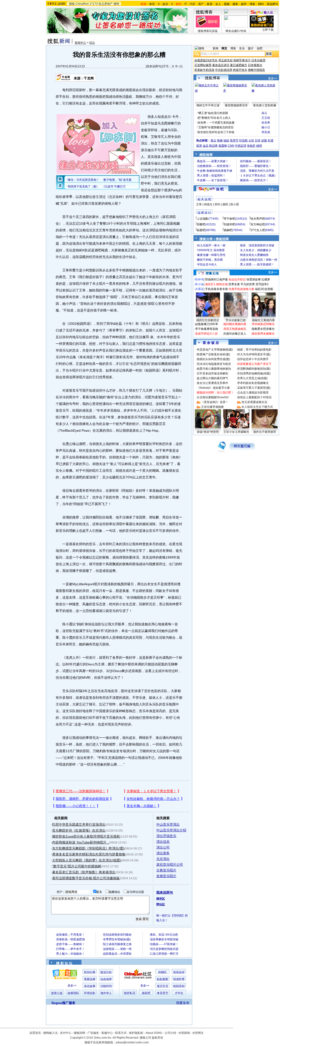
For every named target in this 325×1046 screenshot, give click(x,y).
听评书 (199, 279)
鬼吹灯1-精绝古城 (216, 284)
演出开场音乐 (166, 836)
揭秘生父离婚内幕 (263, 320)
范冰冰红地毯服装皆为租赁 (214, 364)
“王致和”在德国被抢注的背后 (215, 127)
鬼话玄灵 (162, 986)
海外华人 (106, 993)
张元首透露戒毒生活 (254, 402)
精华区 (160, 898)
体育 (152, 4)
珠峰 (220, 140)
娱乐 (165, 4)
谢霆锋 (222, 145)
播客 (235, 4)
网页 (224, 48)
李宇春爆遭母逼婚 (206, 329)
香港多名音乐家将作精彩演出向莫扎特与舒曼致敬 (88, 854)
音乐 (242, 48)
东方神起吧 (258, 224)
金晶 (205, 145)
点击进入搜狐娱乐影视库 (253, 392)
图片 (251, 48)
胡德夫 (208, 204)
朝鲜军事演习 (242, 60)
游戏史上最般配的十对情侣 (254, 397)
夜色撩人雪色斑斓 (264, 105)
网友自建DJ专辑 (236, 31)
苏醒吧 (201, 224)
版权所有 (157, 1037)
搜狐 (72, 3)
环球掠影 (89, 993)
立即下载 (268, 29)
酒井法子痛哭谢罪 (264, 432)
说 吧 (220, 189)
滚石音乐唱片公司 (169, 864)
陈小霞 (234, 204)
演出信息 (163, 842)
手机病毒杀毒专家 (216, 289)
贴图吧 (201, 230)
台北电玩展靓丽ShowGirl (213, 397)
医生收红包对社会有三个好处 (216, 132)
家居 (209, 4)
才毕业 (179, 993)
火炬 (251, 140)
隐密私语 (129, 993)
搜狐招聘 (79, 1033)
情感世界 (179, 979)
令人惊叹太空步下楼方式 (257, 407)
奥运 (213, 140)
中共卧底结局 (223, 70)
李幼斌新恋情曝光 (263, 324)
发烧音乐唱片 (166, 876)
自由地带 (106, 979)
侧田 (225, 204)
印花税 (243, 140)
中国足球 (240, 145)
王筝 (199, 204)
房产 (201, 4)
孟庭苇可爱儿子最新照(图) (254, 387)
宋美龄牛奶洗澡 (204, 70)
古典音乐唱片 (166, 870)
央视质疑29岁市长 (206, 60)
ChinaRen (82, 3)
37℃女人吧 (258, 230)
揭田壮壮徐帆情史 (207, 320)
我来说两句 (154, 66)
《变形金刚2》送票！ (214, 402)
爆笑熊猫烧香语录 (236, 105)
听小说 (199, 284)
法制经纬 (106, 986)
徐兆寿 (265, 122)
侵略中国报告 (256, 70)
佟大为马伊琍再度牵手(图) (254, 354)
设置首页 (35, 1033)
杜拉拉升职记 (237, 279)
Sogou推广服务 (63, 1003)
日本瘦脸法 (255, 65)
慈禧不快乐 (240, 70)
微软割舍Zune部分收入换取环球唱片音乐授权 (86, 836)
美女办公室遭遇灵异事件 (212, 383)
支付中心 (65, 1033)
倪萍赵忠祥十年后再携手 (253, 359)
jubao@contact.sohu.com (132, 1042)
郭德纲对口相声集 (216, 279)
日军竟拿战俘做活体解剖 (212, 373)
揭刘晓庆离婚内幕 (234, 324)
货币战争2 (262, 284)
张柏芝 (251, 145)
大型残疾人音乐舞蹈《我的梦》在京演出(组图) (86, 860)
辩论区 (160, 904)
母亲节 (234, 140)
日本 (258, 140)
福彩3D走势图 (264, 289)
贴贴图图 (162, 979)
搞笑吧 (146, 993)
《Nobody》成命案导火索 (213, 387)
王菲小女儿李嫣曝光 (236, 432)
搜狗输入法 (50, 1033)
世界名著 (234, 284)
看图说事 (89, 979)
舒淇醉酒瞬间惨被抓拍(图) (254, 368)
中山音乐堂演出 (168, 824)
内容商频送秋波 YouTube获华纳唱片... (80, 842)
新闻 (215, 48)
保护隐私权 (136, 1033)
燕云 (264, 113)
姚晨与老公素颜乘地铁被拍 (214, 368)
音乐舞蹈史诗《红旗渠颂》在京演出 (78, 830)
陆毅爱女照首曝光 (263, 329)
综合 (92, 42)
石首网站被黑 (203, 65)
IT (185, 4)
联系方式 (121, 1033)
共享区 (199, 289)
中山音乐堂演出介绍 (171, 830)
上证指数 (202, 218)
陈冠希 (213, 145)
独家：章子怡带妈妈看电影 (254, 349)
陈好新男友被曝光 (263, 333)
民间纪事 (89, 972)
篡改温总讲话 (220, 65)
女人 (218, 4)
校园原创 (179, 986)
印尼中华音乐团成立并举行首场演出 (78, 824)
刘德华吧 (229, 224)
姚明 (259, 145)
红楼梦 (265, 279)
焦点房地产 (105, 3)
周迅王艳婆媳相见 (234, 329)
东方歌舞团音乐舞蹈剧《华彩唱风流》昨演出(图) (88, 848)
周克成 (265, 132)
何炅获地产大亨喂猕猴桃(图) (215, 349)
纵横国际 (73, 993)
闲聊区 (162, 972)
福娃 (226, 140)
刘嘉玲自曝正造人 (234, 333)
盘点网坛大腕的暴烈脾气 (212, 378)
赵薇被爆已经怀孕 (206, 324)
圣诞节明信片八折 (206, 333)
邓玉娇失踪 (225, 60)
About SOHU (154, 1033)
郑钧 (217, 204)
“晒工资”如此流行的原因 (212, 113)
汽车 (192, 4)
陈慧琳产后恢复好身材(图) (213, 354)
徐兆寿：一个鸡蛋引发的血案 (216, 122)
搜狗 (116, 3)
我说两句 (272, 4)
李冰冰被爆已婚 (236, 320)
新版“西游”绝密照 (208, 432)
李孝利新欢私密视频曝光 (253, 383)
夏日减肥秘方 (238, 65)
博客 (252, 4)
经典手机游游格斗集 (241, 289)
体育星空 (162, 993)
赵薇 (264, 140)
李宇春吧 (229, 218)
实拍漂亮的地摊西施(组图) (254, 373)
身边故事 (89, 986)
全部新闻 (184, 1033)
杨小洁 (265, 127)
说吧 (259, 48)
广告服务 (93, 1033)
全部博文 (198, 1033)
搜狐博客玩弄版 (208, 31)
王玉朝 (265, 117)
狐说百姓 (106, 972)
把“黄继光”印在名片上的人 (214, 117)
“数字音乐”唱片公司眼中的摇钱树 (76, 866)
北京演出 (163, 859)
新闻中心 (80, 42)
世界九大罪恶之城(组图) (252, 378)
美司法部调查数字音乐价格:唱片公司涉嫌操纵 (86, 878)
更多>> (72, 985)
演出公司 (163, 847)
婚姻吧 (228, 230)
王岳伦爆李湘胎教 (212, 407)
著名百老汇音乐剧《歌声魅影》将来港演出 (83, 872)
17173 (93, 3)
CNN (231, 145)
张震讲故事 (253, 279)
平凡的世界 (248, 284)
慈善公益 (57, 993)
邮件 (244, 4)
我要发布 (182, 1003)
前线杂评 (179, 972)
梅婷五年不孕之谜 (208, 105)
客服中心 (107, 1033)
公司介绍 (170, 1033)
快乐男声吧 (258, 218)
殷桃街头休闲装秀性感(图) (213, 359)
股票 (199, 145)
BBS (261, 4)
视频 (227, 4)
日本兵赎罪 (258, 60)
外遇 (270, 140)
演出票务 (163, 853)
